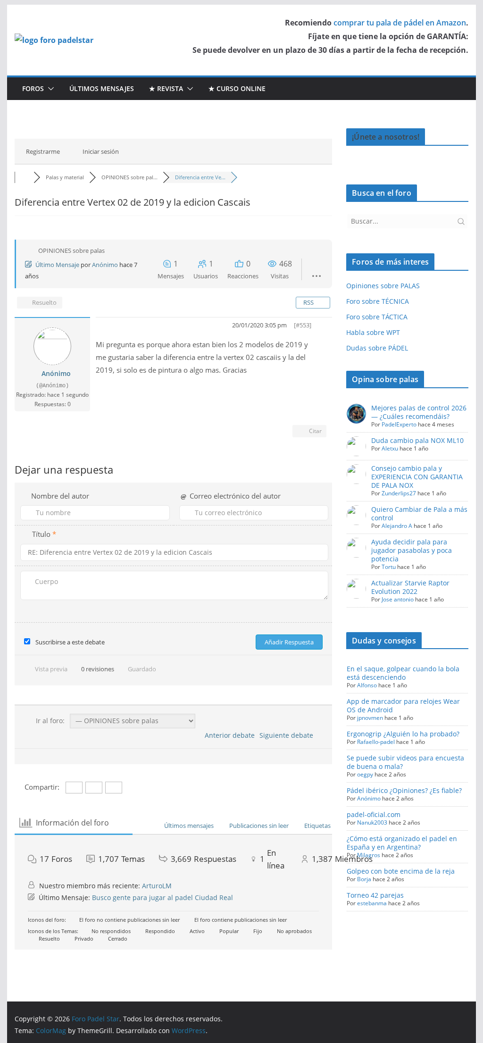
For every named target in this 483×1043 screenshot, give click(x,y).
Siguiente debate (288, 735)
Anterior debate (228, 735)
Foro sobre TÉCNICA (377, 301)
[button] (49, 88)
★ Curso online (237, 88)
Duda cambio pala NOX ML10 (417, 440)
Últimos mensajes (101, 88)
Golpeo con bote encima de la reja (401, 871)
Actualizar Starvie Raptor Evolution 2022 (410, 587)
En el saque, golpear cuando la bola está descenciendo (403, 673)
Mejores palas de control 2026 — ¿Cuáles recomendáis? (418, 412)
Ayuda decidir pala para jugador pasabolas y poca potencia (411, 550)
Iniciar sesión (101, 151)
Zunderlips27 (399, 493)
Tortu (389, 567)
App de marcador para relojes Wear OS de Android (403, 705)
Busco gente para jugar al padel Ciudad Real (162, 897)
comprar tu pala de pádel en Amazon (399, 22)
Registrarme (43, 151)
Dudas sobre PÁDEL (377, 347)
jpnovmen (370, 718)
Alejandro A (397, 526)
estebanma (372, 903)
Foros (33, 88)
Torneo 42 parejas (375, 895)
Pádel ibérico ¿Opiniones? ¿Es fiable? (404, 790)
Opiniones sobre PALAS (383, 285)
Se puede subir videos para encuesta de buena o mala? (405, 762)
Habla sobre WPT (373, 332)
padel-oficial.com (373, 814)
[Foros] (24, 177)
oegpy (365, 774)
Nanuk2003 (372, 822)
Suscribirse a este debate (70, 642)
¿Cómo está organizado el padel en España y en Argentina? (402, 842)
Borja (364, 879)
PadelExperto (399, 424)
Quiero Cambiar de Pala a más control (419, 513)
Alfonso (367, 685)
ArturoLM (157, 885)
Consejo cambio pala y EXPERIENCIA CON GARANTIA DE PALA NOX (417, 477)
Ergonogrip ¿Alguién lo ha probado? (403, 733)
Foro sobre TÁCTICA (377, 316)
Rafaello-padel (376, 742)
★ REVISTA (166, 88)
